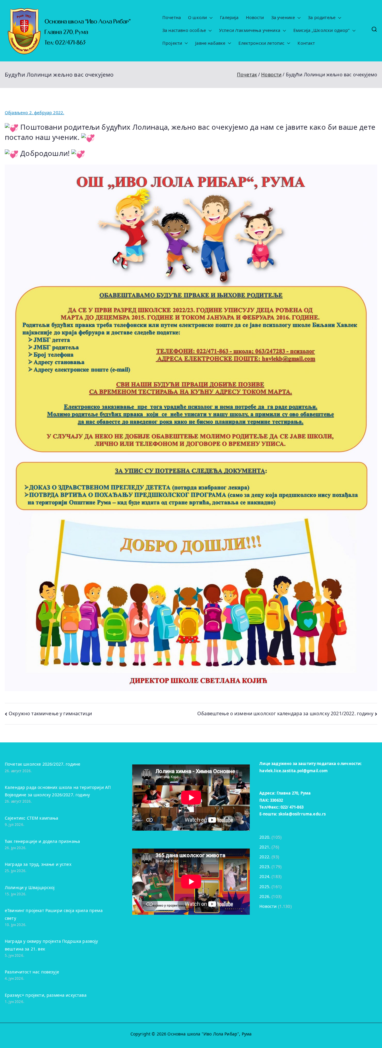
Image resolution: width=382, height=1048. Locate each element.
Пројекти (172, 43)
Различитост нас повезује (32, 972)
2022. (264, 857)
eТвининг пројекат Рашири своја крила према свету (54, 914)
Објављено (34, 112)
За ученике (283, 17)
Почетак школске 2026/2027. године (42, 764)
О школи (197, 17)
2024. (264, 876)
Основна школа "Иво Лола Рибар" (203, 1034)
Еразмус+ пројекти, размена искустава (46, 995)
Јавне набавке (210, 43)
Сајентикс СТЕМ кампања (31, 818)
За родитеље (321, 17)
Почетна (171, 17)
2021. (264, 847)
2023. (264, 866)
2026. (264, 896)
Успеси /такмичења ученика (249, 30)
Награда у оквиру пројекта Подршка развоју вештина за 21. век (51, 944)
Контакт (306, 43)
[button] (210, 18)
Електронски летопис (261, 43)
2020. (264, 837)
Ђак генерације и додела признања (42, 841)
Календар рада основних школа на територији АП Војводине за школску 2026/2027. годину (58, 791)
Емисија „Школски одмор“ (321, 30)
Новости (255, 17)
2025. (264, 886)
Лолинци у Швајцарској (30, 887)
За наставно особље (184, 30)
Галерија (229, 17)
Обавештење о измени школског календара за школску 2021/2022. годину (285, 713)
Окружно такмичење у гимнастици (50, 713)
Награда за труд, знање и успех (38, 864)
